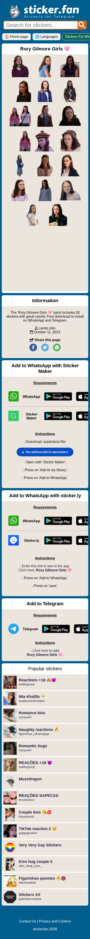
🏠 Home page (16, 36)
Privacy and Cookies (55, 921)
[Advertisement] (45, 260)
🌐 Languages (46, 36)
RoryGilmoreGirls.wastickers (47, 452)
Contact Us (27, 921)
